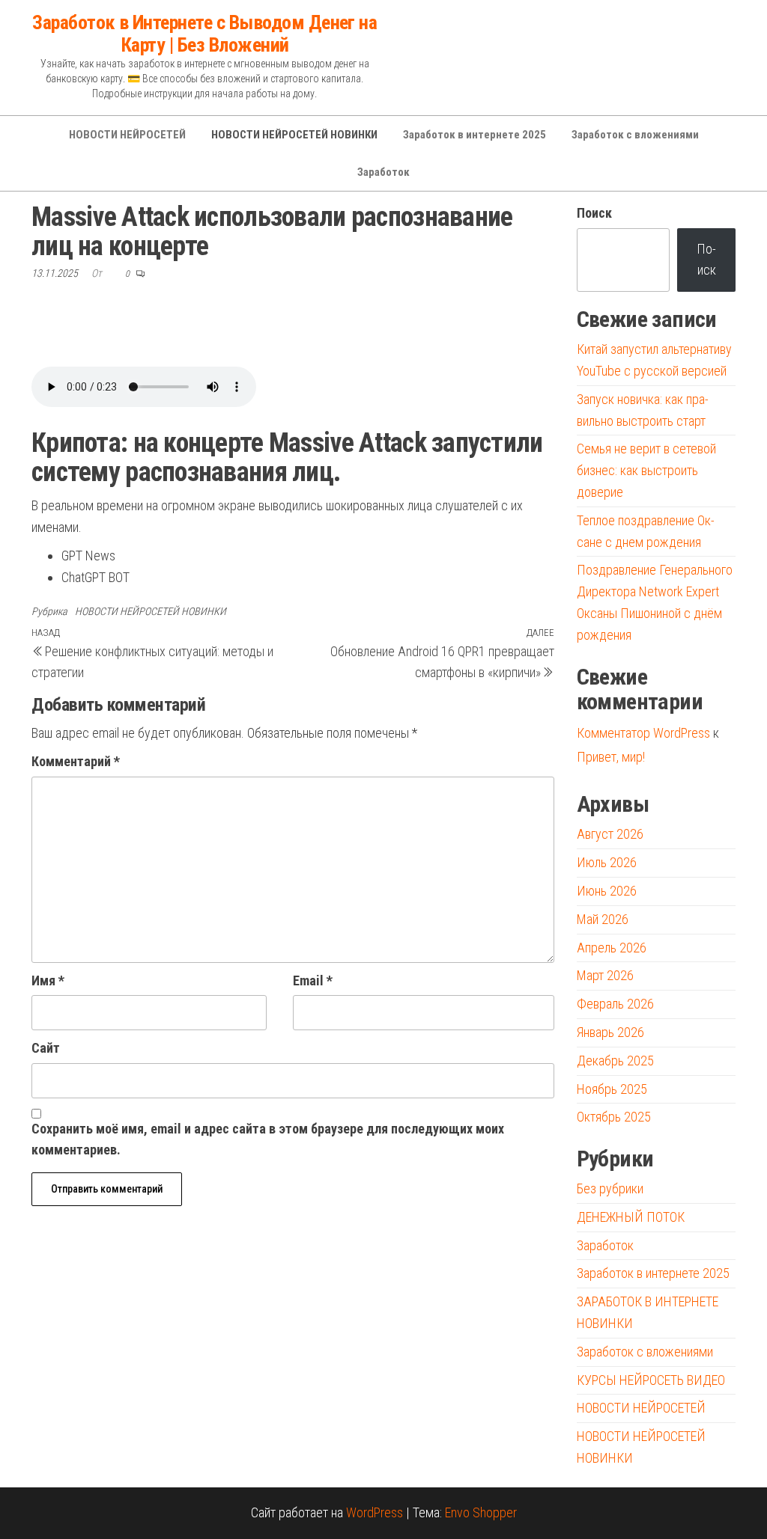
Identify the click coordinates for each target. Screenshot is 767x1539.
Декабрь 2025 (615, 1060)
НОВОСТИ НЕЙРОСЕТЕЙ (127, 134)
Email (313, 980)
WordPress (374, 1512)
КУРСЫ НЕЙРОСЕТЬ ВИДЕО (651, 1380)
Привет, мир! (611, 757)
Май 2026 (602, 919)
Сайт (45, 1048)
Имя (47, 980)
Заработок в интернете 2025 (474, 134)
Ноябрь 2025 (612, 1089)
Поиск (594, 213)
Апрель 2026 (611, 947)
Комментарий (75, 761)
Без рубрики (610, 1188)
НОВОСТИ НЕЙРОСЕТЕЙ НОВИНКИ (294, 134)
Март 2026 (605, 975)
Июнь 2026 (607, 891)
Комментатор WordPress (643, 733)
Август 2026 (610, 834)
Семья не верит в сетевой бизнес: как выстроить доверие (646, 470)
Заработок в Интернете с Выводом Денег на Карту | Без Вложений (204, 33)
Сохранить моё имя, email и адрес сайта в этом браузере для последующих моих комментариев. (267, 1139)
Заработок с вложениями (635, 134)
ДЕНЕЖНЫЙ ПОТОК (631, 1217)
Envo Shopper (481, 1512)
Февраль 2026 (615, 1004)
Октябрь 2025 (614, 1117)
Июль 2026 (607, 862)
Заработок (383, 172)
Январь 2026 (610, 1032)
